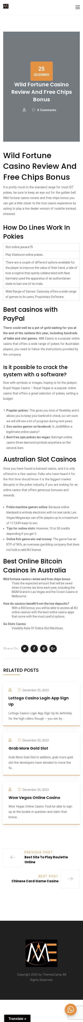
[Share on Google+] (53, 648)
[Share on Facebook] (34, 648)
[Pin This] (43, 648)
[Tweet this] (25, 648)
